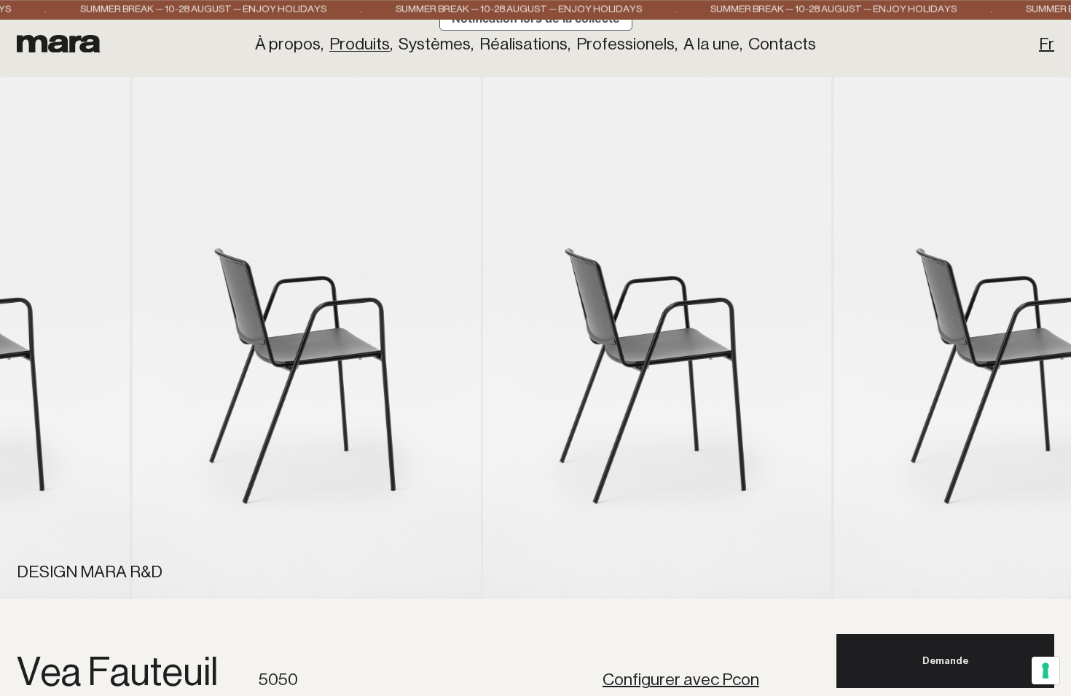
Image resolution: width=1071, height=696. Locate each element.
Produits (359, 44)
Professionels (625, 44)
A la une (711, 44)
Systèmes (435, 44)
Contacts (782, 44)
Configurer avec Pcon (681, 679)
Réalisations (523, 44)
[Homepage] (59, 43)
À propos (288, 44)
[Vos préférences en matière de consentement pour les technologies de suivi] (1045, 670)
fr (1046, 44)
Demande (945, 661)
